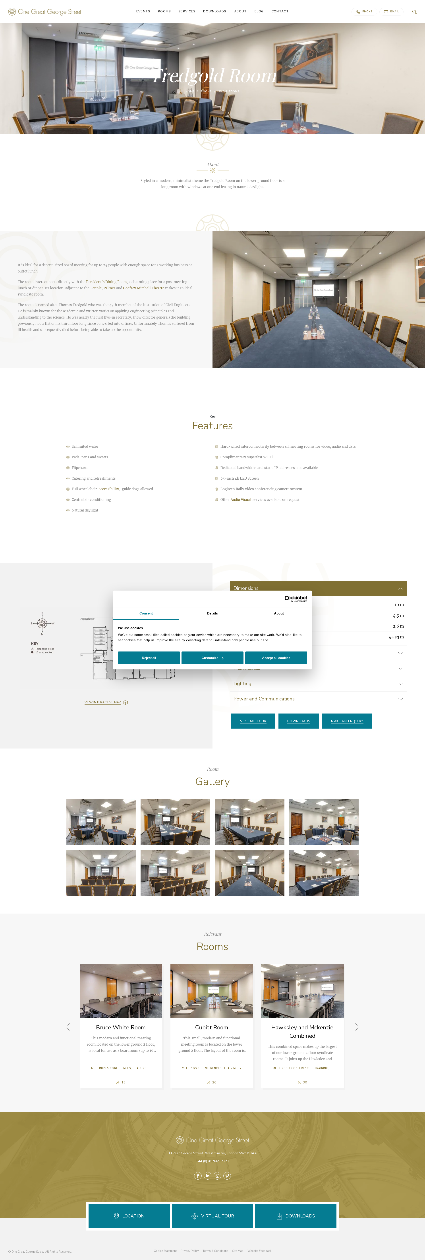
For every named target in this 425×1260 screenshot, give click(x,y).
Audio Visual (241, 500)
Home (189, 91)
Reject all (149, 658)
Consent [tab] (146, 613)
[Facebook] (198, 1176)
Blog (259, 12)
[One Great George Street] (44, 11)
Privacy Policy (190, 1251)
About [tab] (279, 613)
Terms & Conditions (215, 1251)
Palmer (109, 288)
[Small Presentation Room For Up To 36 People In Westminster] (175, 873)
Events (143, 12)
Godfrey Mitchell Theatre (143, 288)
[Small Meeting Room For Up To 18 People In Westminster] (324, 822)
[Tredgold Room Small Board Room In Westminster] (324, 873)
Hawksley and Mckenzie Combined (302, 1032)
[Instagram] (217, 1176)
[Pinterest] (227, 1176)
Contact (280, 12)
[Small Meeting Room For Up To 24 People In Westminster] (249, 822)
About (240, 12)
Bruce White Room (121, 1027)
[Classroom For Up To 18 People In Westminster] (101, 822)
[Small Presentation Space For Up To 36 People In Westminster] (101, 873)
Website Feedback (259, 1251)
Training (140, 1068)
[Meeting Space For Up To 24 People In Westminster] (175, 822)
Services (187, 12)
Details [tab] (212, 613)
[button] (357, 1027)
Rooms (164, 12)
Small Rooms (228, 91)
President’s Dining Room (106, 282)
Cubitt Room (211, 1027)
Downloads (214, 12)
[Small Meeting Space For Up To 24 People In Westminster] (249, 873)
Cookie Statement (165, 1251)
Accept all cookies (276, 658)
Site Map (237, 1251)
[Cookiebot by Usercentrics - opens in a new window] (288, 599)
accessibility (109, 489)
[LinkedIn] (207, 1176)
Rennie (96, 288)
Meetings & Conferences (111, 1068)
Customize (210, 658)
